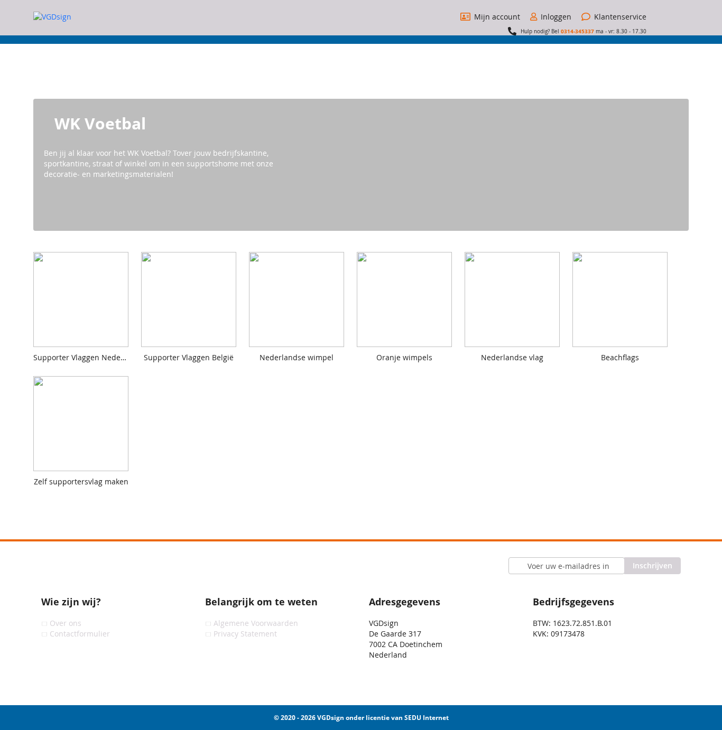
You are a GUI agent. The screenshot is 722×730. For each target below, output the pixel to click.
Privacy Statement (245, 634)
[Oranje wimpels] (409, 371)
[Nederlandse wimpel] (302, 371)
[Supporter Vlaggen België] (194, 371)
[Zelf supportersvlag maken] (86, 495)
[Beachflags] (625, 371)
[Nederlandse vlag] (517, 371)
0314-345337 (577, 31)
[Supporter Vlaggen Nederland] (86, 371)
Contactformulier (80, 634)
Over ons (65, 623)
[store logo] (73, 17)
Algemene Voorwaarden (256, 623)
